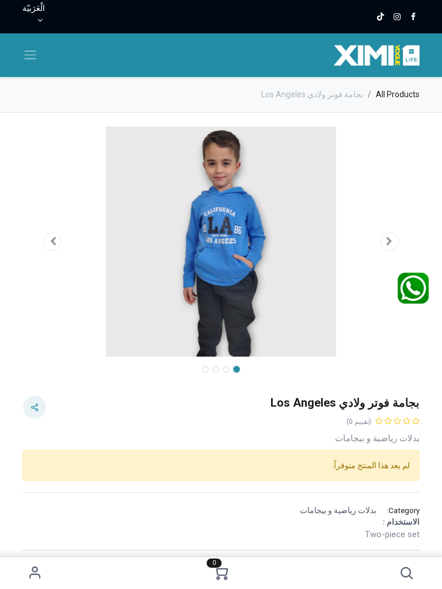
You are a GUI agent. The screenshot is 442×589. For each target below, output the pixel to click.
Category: (403, 510)
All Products (398, 94)
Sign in (35, 573)
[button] (407, 573)
